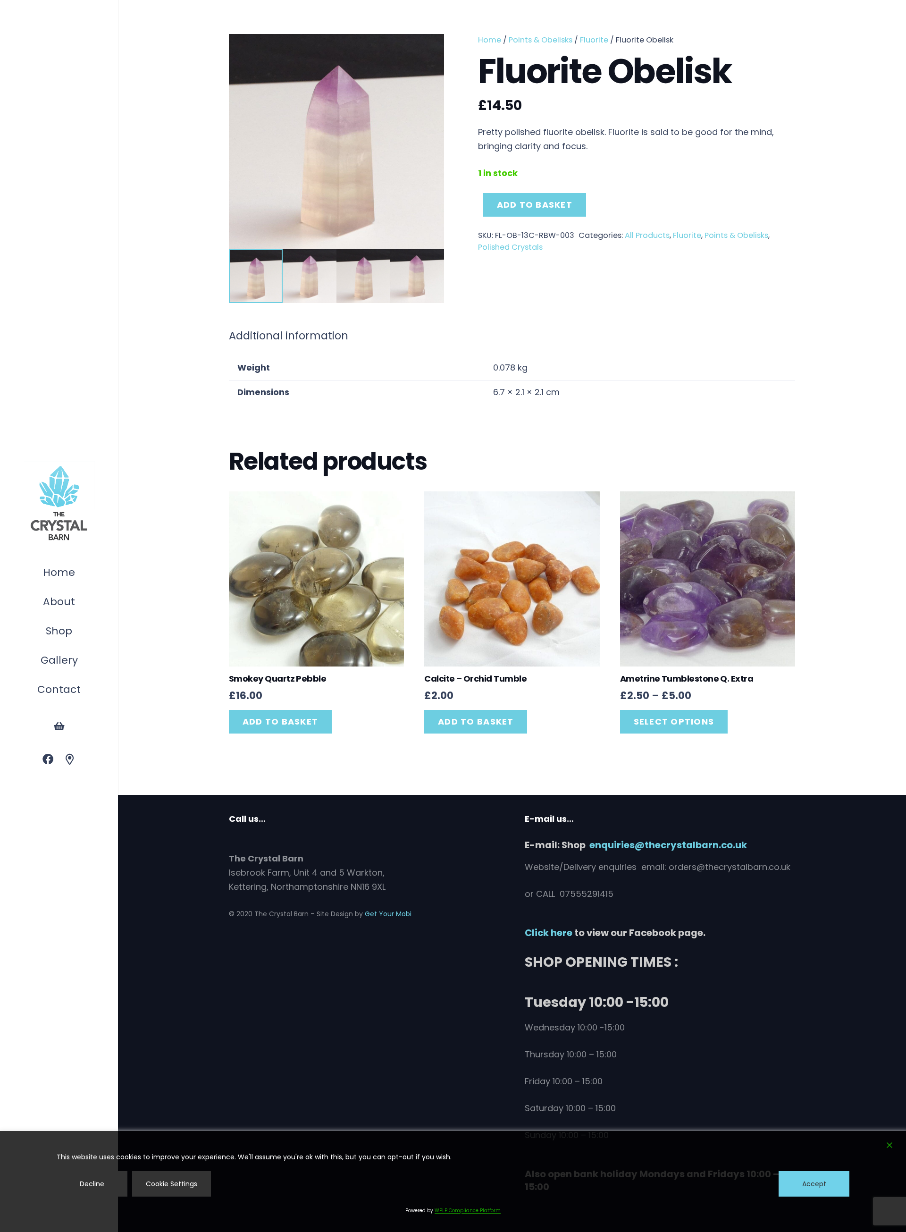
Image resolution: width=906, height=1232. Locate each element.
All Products (647, 235)
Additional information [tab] (288, 335)
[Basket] (59, 726)
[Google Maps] (70, 760)
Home (489, 39)
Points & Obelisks (540, 39)
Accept (814, 1184)
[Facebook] (48, 760)
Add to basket (534, 205)
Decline (92, 1184)
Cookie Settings (171, 1184)
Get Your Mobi (388, 914)
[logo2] (59, 503)
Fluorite (594, 39)
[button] (77, 632)
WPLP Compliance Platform (468, 1210)
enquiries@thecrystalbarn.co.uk (668, 845)
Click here (548, 932)
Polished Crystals (510, 247)
